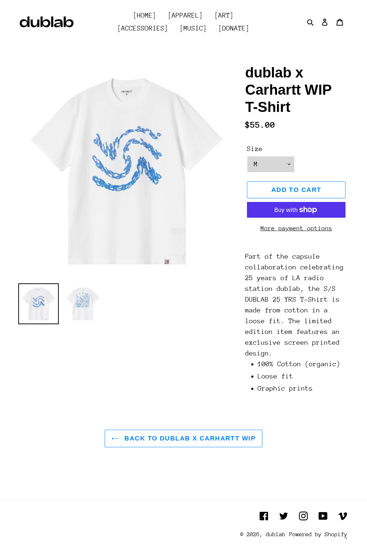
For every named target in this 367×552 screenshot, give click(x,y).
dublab (275, 534)
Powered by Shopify (318, 534)
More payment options (296, 228)
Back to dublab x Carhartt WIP (189, 438)
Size (255, 148)
